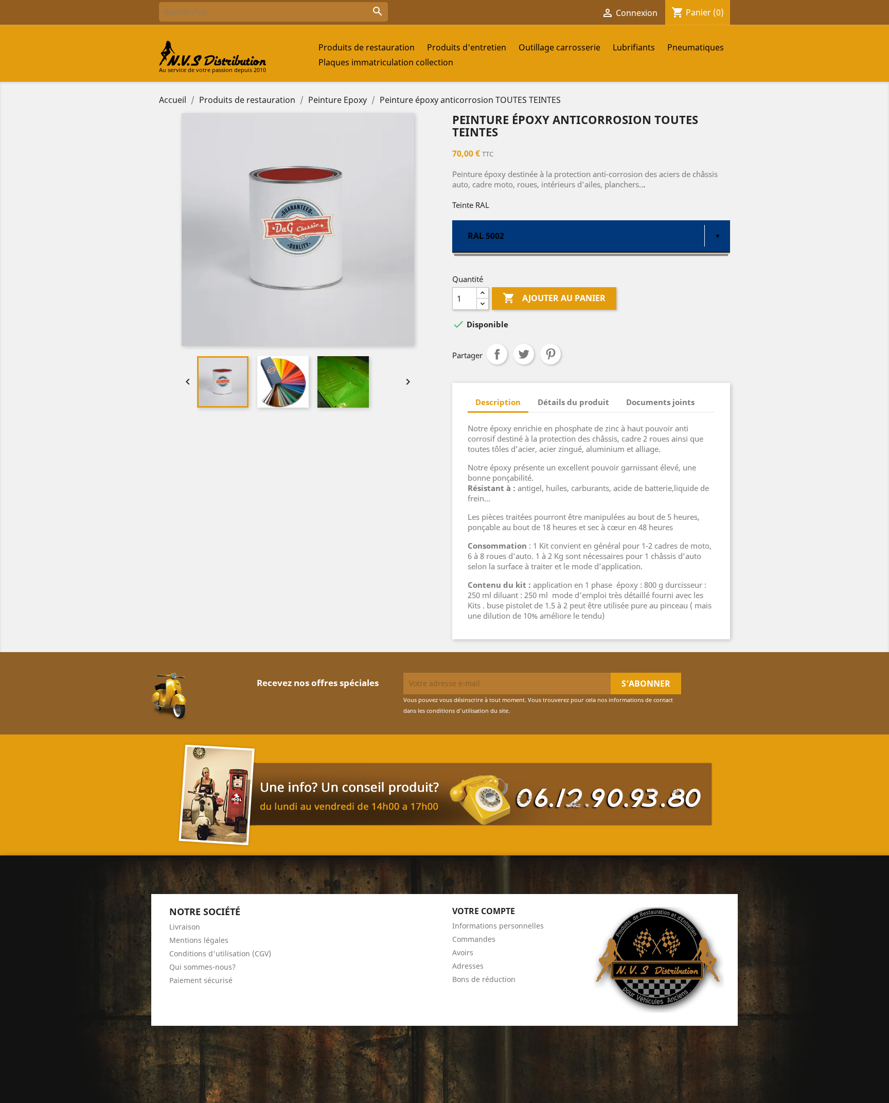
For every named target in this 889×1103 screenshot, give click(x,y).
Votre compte (483, 911)
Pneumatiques (695, 47)
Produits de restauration (366, 47)
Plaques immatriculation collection (385, 62)
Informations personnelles (498, 926)
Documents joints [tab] (660, 402)
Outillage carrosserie (559, 47)
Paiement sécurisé (201, 980)
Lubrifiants (634, 47)
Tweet (523, 354)
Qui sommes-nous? (202, 967)
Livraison (184, 927)
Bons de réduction (483, 979)
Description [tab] (498, 402)
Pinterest (550, 354)
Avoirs (462, 952)
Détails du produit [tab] (573, 402)
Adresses (468, 966)
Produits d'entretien (466, 47)
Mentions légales (198, 940)
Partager (497, 354)
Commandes (473, 939)
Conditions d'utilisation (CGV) (220, 953)
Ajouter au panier (554, 298)
